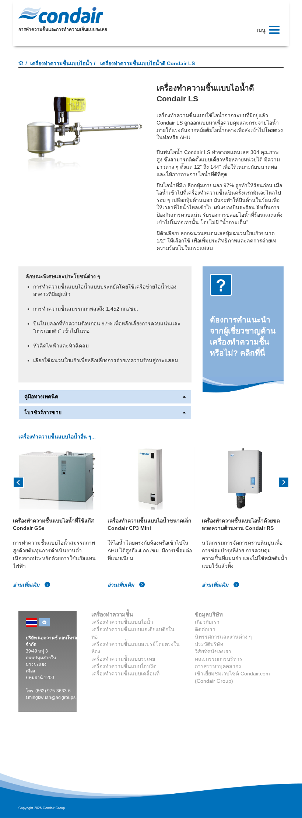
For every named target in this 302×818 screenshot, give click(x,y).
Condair (60, 15)
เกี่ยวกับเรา (207, 622)
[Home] (21, 64)
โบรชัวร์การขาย (43, 412)
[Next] (283, 481)
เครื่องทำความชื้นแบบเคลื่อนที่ (125, 674)
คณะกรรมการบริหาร (218, 659)
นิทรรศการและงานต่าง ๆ (223, 637)
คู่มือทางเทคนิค (41, 396)
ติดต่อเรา (205, 629)
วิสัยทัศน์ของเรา (213, 651)
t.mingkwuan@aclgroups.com (55, 697)
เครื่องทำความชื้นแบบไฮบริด (124, 666)
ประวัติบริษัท (209, 644)
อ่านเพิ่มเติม (27, 585)
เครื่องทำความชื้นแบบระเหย (123, 659)
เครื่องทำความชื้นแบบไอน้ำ (61, 63)
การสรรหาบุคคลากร (218, 666)
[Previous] (18, 481)
